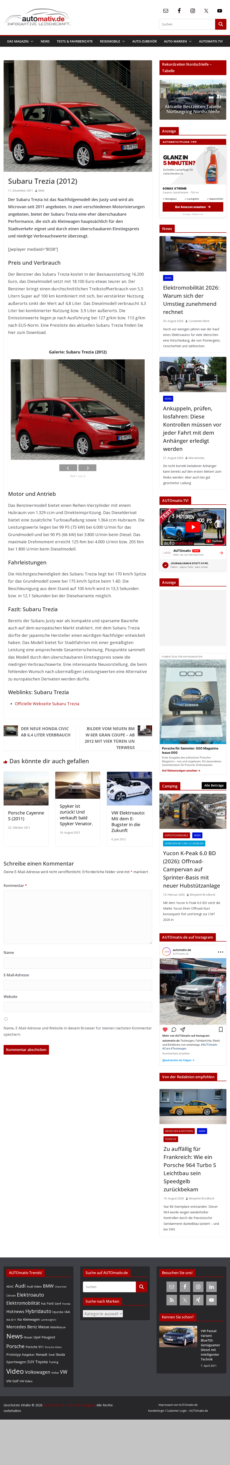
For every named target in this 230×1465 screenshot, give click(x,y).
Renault (41, 1354)
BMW (48, 1286)
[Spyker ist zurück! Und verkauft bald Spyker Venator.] (77, 775)
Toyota (41, 1361)
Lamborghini (48, 1319)
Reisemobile (110, 41)
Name (9, 952)
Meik (41, 190)
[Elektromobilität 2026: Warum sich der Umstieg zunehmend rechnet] (192, 253)
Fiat (43, 1304)
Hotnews (15, 1311)
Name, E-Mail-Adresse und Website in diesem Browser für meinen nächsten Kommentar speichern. (78, 1031)
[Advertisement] (191, 618)
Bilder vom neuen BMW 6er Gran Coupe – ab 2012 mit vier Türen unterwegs (110, 738)
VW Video (26, 1381)
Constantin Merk (199, 321)
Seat (52, 1355)
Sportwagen (16, 1362)
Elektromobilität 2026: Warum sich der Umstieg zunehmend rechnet (191, 299)
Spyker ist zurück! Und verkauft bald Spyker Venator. (76, 815)
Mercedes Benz (21, 1326)
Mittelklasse (58, 1327)
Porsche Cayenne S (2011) (26, 816)
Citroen (11, 1295)
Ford (50, 1303)
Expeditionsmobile (176, 835)
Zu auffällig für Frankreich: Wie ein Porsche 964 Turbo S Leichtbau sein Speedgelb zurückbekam (190, 1169)
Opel (36, 1337)
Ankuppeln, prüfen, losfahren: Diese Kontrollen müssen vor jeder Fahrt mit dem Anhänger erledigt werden (192, 428)
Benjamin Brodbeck (202, 895)
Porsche (170, 1139)
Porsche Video (53, 1347)
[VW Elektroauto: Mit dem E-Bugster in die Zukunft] (129, 775)
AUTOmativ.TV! (211, 41)
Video (15, 1371)
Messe (43, 1326)
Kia (19, 1319)
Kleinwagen (31, 1319)
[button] (31, 41)
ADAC (10, 1286)
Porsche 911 (35, 1347)
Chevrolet (60, 1286)
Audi (20, 1285)
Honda (66, 1303)
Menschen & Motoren (179, 1131)
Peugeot (48, 1337)
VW (63, 1372)
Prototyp (13, 1354)
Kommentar (15, 885)
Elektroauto (30, 1294)
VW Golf (12, 1381)
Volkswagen (37, 1372)
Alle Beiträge (214, 785)
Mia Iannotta (196, 458)
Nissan (28, 1337)
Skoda (60, 1354)
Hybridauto (38, 1311)
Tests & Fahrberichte (75, 41)
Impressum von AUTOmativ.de (178, 1405)
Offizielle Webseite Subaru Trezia (47, 703)
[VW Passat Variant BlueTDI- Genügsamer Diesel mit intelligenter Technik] (178, 1348)
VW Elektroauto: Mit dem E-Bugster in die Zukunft (128, 821)
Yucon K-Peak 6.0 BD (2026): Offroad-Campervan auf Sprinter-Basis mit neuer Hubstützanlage (191, 869)
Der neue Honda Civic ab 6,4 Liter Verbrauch (46, 732)
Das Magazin (18, 41)
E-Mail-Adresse (16, 975)
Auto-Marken (175, 41)
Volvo (55, 1373)
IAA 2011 (11, 1319)
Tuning (53, 1362)
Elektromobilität (23, 1303)
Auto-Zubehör (144, 41)
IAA (67, 1311)
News (45, 41)
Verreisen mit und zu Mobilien (184, 843)
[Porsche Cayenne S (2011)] (26, 775)
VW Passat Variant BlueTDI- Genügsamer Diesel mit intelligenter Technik (210, 1345)
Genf (58, 1304)
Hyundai (57, 1312)
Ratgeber (28, 1355)
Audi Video (34, 1286)
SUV (30, 1361)
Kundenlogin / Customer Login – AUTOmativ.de (178, 1411)
